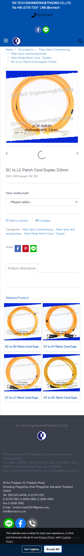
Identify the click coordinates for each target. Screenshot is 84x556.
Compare (44, 220)
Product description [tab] (22, 268)
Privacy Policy (47, 537)
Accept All (52, 549)
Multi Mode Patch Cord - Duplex (44, 233)
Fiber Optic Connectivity (38, 229)
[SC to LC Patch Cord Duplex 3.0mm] (42, 107)
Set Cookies (31, 549)
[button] (79, 41)
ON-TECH (42, 3)
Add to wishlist (18, 220)
